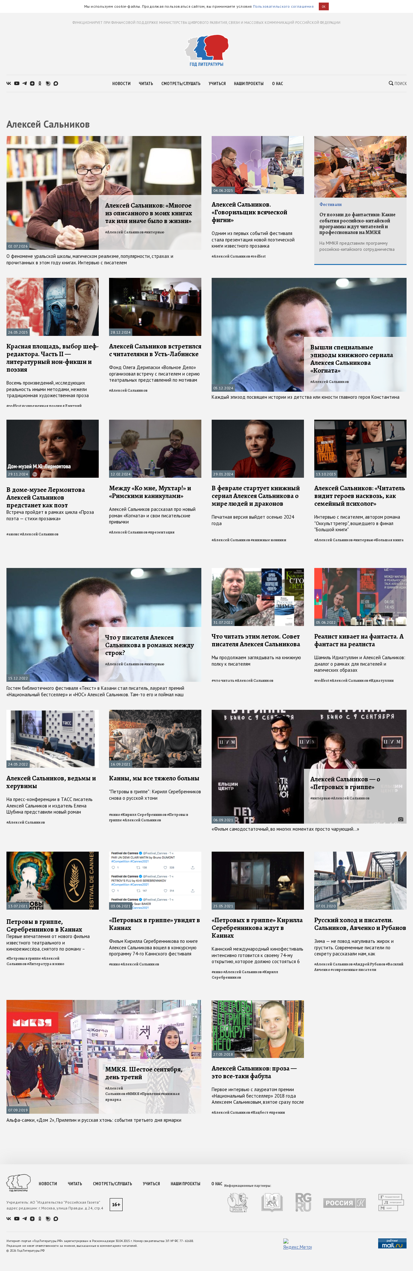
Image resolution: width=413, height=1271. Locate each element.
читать (146, 83)
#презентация (161, 532)
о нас (277, 83)
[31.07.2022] (258, 571)
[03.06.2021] (155, 854)
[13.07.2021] (52, 854)
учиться (217, 83)
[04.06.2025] (258, 139)
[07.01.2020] (360, 854)
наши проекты (249, 83)
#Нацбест (259, 1112)
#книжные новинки (268, 540)
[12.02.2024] (155, 422)
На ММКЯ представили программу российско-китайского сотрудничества (357, 246)
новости (121, 83)
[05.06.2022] (360, 571)
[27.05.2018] (258, 1003)
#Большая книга (389, 540)
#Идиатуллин (381, 680)
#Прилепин (150, 1093)
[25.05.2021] (258, 854)
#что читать (223, 680)
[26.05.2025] (52, 281)
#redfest (258, 256)
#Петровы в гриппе (23, 958)
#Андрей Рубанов (369, 964)
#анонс (12, 534)
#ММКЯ (132, 1093)
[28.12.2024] (155, 281)
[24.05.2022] (52, 712)
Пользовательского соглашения (283, 6)
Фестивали (330, 204)
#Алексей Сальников (124, 232)
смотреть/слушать (180, 83)
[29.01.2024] (258, 422)
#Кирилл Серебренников (143, 814)
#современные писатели (353, 969)
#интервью (154, 232)
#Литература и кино (45, 963)
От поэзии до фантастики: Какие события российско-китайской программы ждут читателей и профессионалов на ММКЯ (357, 224)
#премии (277, 1112)
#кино (114, 814)
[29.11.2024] (52, 422)
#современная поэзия (42, 405)
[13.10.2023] (360, 422)
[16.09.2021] (155, 712)
